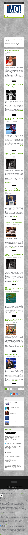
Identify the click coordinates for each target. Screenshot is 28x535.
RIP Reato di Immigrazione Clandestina (14, 288)
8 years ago (8, 441)
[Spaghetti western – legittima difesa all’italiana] (14, 164)
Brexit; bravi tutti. (13, 416)
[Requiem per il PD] (7, 423)
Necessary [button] (2, 513)
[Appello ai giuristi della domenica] (14, 232)
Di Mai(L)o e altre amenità (14, 407)
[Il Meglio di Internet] (14, 12)
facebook (17, 394)
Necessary (3, 515)
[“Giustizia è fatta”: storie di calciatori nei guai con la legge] (14, 95)
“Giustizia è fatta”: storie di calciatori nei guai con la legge (14, 85)
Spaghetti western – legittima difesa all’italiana (14, 154)
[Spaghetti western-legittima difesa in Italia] (14, 264)
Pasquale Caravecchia (11, 192)
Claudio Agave (9, 87)
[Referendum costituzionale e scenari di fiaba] (7, 413)
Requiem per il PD (13, 421)
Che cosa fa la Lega (13, 402)
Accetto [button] (22, 493)
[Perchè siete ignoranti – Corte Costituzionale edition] (14, 330)
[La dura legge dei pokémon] (14, 61)
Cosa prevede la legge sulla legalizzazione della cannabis (14, 189)
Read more (11, 78)
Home (13, 39)
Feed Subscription (22, 43)
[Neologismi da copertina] (14, 364)
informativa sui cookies (8, 492)
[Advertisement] (14, 29)
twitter (11, 394)
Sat (7, 322)
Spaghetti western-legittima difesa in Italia (14, 254)
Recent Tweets (8, 429)
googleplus (14, 394)
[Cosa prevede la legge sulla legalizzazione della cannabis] (14, 200)
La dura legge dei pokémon (12, 51)
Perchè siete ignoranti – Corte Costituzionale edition (14, 320)
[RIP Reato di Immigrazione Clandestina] (14, 298)
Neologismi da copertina (11, 354)
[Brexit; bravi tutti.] (7, 418)
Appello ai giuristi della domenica (13, 223)
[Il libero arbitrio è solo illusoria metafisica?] (14, 129)
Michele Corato (9, 52)
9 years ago (8, 452)
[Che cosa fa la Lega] (7, 403)
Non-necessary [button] (3, 524)
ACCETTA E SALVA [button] (4, 534)
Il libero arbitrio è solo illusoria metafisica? (14, 119)
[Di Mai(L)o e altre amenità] (7, 408)
